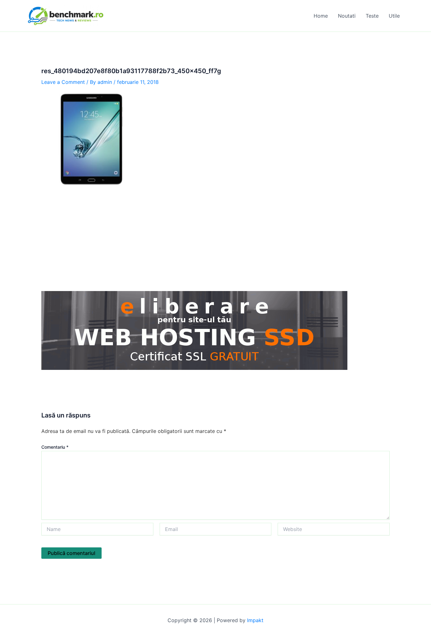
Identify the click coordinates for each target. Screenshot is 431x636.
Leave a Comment (63, 82)
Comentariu (54, 447)
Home (321, 16)
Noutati (347, 16)
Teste (372, 16)
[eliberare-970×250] (194, 330)
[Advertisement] (215, 239)
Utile (394, 16)
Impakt (255, 620)
